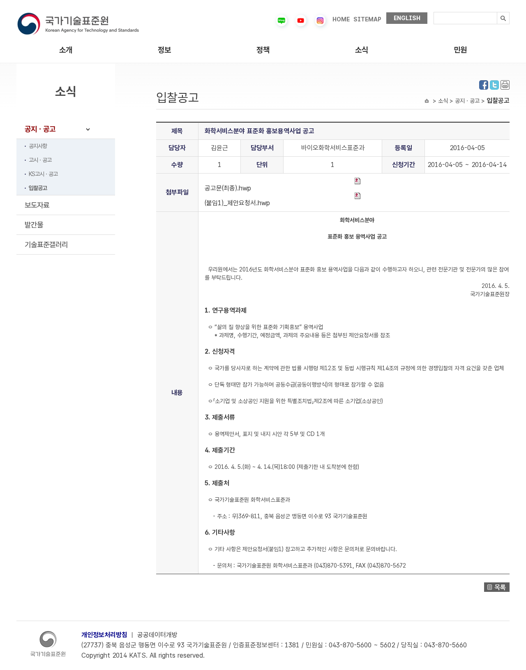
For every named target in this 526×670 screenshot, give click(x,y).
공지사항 (38, 146)
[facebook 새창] (483, 84)
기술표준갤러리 (46, 244)
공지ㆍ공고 (40, 129)
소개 (65, 50)
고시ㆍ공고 (40, 160)
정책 (263, 50)
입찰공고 (38, 188)
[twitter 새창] (494, 84)
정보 (164, 50)
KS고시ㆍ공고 (43, 174)
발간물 (34, 224)
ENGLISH (407, 18)
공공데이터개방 (157, 635)
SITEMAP (367, 19)
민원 (460, 50)
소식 (361, 50)
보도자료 (37, 205)
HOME (341, 19)
